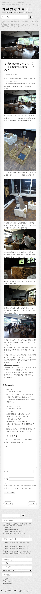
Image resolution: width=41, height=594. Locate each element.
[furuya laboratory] (20, 7)
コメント (7, 446)
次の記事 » (32, 504)
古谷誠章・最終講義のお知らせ (12, 531)
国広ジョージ (26, 548)
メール (6, 475)
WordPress (31, 591)
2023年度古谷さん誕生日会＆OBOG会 (14, 533)
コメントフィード (8, 582)
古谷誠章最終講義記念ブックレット (13, 529)
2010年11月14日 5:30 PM (13, 391)
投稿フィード (7, 580)
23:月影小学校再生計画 (10, 57)
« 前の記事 (8, 504)
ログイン (5, 578)
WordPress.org (7, 583)
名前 (6, 471)
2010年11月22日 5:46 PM (13, 408)
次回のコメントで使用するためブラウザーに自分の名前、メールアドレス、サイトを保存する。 (20, 487)
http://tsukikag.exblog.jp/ (11, 365)
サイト (6, 479)
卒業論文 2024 (8, 527)
